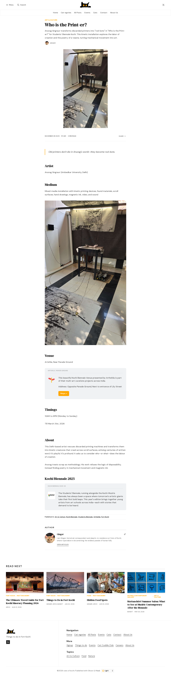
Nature (91, 656)
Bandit (60, 604)
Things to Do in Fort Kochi (60, 600)
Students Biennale (85, 517)
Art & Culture (51, 20)
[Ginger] (47, 43)
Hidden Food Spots (97, 600)
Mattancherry (23, 596)
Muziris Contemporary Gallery (137, 596)
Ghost (90, 670)
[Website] (124, 534)
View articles (63, 544)
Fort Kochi (105, 517)
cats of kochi (69, 670)
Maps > (63, 393)
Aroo (8, 607)
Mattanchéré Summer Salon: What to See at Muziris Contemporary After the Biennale (146, 604)
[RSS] (163, 5)
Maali (98, 670)
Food (89, 596)
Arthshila (97, 517)
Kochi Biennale (71, 517)
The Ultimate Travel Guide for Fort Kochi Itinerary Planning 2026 (25, 601)
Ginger (53, 43)
